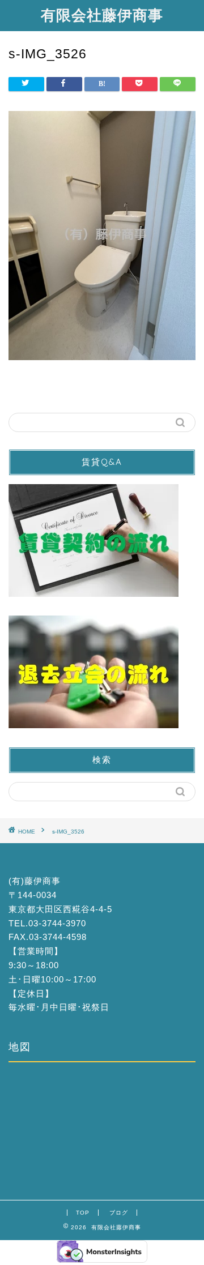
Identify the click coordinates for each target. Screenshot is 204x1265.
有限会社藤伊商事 (102, 15)
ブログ (118, 1213)
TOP (83, 1213)
